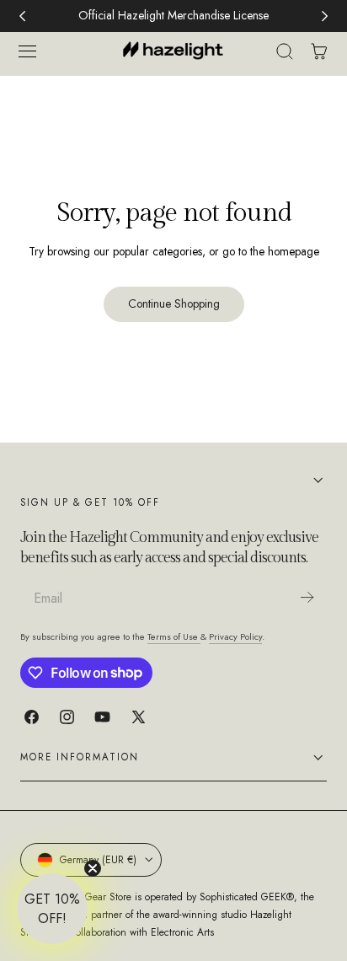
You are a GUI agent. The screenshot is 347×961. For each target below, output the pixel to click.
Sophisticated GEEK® (247, 896)
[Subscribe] (306, 597)
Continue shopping (174, 303)
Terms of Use (173, 636)
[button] (27, 51)
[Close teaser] (92, 868)
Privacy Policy (235, 636)
